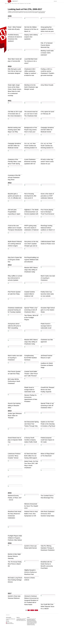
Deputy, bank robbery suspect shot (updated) (31, 37)
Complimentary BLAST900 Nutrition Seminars (30, 358)
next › (32, 610)
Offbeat (29, 3)
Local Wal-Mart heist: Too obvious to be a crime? (31, 61)
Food (27, 3)
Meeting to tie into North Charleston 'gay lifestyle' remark (31, 87)
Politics (13, 3)
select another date (42, 12)
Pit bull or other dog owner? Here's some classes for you (47, 161)
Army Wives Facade (47, 85)
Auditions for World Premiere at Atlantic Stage (47, 365)
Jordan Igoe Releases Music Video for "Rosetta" (15, 415)
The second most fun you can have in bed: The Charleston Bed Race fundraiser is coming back (31, 116)
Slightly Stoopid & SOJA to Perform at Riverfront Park (30, 572)
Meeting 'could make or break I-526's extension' (47, 53)
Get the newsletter (8, 617)
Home (6, 3)
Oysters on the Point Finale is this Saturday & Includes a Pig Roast (48, 424)
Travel (25, 3)
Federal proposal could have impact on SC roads (47, 440)
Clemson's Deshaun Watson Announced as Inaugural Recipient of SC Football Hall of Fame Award (31, 600)
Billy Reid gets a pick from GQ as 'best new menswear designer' (15, 71)
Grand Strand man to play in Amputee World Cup (15, 440)
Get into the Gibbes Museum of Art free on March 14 (31, 29)
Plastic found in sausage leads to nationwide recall (46, 326)
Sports (18, 3)
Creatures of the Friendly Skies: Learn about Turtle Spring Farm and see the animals (14, 164)
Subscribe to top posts (9, 622)
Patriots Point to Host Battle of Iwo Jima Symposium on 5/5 (31, 514)
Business (15, 3)
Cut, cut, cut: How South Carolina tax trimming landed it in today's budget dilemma (30, 148)
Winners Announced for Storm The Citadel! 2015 (31, 506)
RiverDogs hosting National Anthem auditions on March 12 (48, 228)
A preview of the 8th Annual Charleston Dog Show (14, 177)
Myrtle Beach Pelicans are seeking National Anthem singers (15, 244)
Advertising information (33, 620)
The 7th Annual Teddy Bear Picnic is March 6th (15, 564)
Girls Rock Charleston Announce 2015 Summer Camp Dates (47, 514)
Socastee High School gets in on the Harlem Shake (48, 310)
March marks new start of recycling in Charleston (48, 278)
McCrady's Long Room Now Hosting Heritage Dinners (15, 580)
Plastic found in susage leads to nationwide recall (29, 389)
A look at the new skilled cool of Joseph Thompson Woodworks (15, 228)
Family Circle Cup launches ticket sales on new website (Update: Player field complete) (47, 296)
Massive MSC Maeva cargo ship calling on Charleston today (31, 270)
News (10, 3)
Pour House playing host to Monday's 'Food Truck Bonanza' (47, 212)
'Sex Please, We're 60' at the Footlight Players (31, 317)
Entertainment (22, 3)
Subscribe (55, 1)
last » (36, 610)
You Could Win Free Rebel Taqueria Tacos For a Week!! (47, 606)
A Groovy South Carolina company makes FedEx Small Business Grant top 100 (30, 442)
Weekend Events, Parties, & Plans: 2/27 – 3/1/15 (15, 498)
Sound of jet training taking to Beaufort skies (14, 405)
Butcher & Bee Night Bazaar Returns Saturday (14, 556)
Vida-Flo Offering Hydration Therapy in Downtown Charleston (48, 548)
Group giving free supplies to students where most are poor (47, 29)
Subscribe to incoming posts (10, 623)
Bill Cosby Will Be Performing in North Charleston (14, 381)
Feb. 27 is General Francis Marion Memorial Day (46, 45)
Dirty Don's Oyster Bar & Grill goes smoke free (15, 260)
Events (8, 3)
